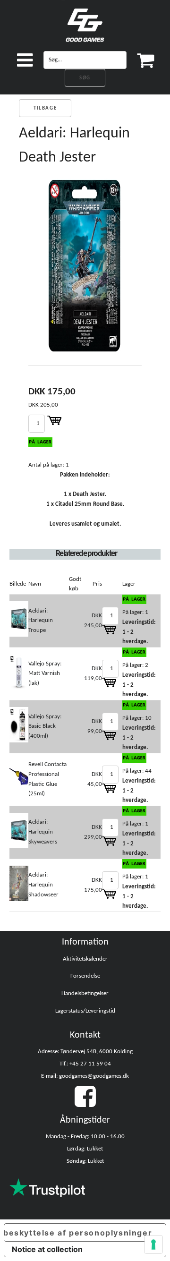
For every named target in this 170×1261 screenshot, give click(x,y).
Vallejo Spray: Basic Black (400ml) (44, 727)
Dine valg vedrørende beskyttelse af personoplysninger (78, 1232)
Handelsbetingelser (85, 993)
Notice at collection (47, 1249)
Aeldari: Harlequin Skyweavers (42, 832)
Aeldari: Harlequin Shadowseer (43, 885)
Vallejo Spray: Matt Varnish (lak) (44, 674)
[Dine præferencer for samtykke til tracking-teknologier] (153, 1244)
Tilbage (45, 108)
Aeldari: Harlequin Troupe (40, 621)
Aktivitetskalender (85, 959)
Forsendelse (85, 976)
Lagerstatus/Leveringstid (85, 1011)
